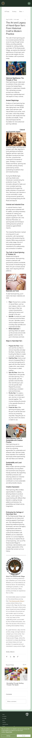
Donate (3, 726)
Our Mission (4, 716)
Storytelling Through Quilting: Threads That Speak (15, 684)
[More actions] (25, 19)
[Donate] (14, 726)
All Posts (7, 11)
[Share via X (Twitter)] (10, 656)
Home (3, 714)
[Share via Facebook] (6, 656)
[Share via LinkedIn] (14, 656)
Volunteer (4, 722)
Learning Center (5, 724)
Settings (8, 735)
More (20, 11)
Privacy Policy (9, 732)
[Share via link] (17, 656)
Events (3, 720)
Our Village (4, 718)
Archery (14, 11)
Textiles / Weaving (10, 651)
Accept (23, 735)
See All (24, 664)
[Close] (30, 728)
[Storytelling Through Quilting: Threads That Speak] (16, 674)
